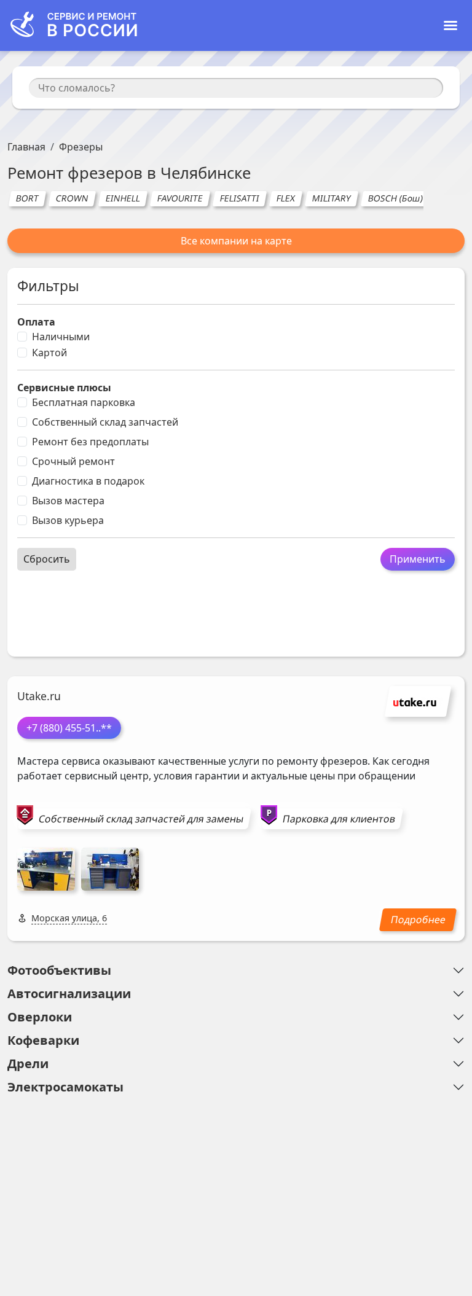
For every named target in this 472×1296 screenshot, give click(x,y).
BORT (27, 198)
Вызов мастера (68, 500)
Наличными (61, 336)
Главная (26, 147)
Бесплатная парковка (83, 402)
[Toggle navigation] (450, 25)
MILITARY (331, 198)
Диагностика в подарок (88, 481)
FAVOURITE (179, 198)
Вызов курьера (68, 520)
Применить (418, 559)
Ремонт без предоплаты (90, 441)
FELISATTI (239, 198)
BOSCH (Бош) (395, 198)
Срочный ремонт (73, 461)
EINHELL (122, 198)
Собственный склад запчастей (105, 422)
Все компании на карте (236, 241)
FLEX (285, 198)
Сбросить (46, 559)
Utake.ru (39, 696)
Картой (49, 352)
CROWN (72, 198)
